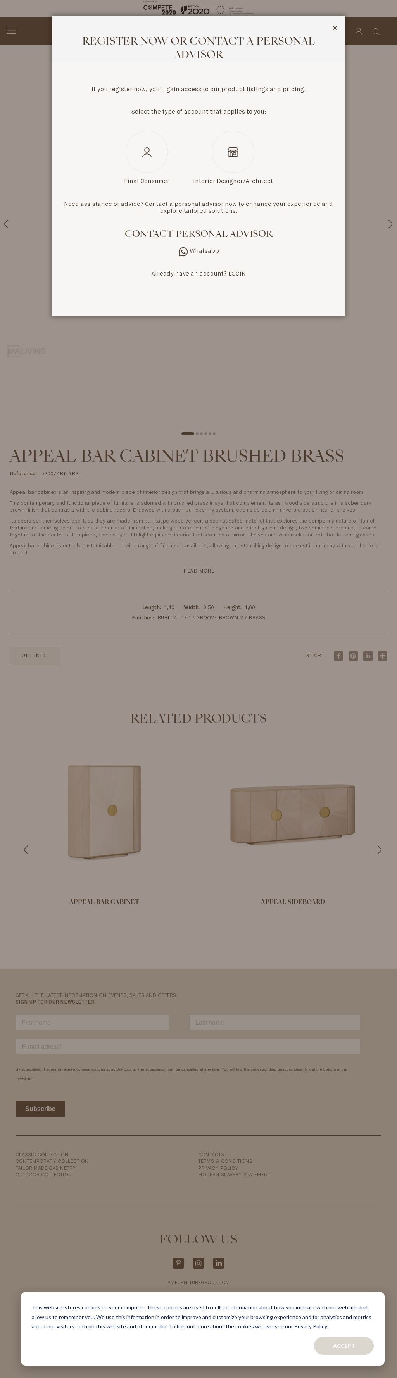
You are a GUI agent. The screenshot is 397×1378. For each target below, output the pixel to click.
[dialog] (198, 689)
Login (237, 274)
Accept (344, 1345)
